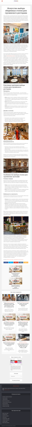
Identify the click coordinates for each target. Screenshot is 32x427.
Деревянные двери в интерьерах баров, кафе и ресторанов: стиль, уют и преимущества (9, 305)
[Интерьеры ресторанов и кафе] (16, 1)
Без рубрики (24, 341)
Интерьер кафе (4, 417)
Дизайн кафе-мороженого (5, 422)
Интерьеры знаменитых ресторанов (7, 396)
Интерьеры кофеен (5, 421)
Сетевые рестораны (5, 399)
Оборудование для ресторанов (18, 259)
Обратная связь (16, 385)
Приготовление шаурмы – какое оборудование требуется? (9, 344)
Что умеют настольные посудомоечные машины (23, 304)
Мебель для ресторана (10, 259)
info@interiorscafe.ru (7, 389)
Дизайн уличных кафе (5, 413)
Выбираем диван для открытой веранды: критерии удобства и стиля (23, 324)
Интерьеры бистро (4, 414)
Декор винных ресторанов (5, 400)
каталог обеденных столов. (11, 55)
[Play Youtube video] (16, 361)
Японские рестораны (5, 403)
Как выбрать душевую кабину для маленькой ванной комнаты (9, 324)
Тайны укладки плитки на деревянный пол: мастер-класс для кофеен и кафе (23, 345)
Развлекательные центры (5, 404)
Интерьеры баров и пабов (5, 418)
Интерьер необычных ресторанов (6, 402)
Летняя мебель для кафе (25, 321)
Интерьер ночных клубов (5, 406)
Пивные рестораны (4, 398)
